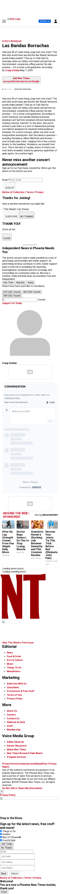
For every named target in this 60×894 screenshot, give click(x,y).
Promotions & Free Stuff (20, 691)
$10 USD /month (12, 292)
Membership (13, 729)
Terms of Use (14, 695)
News (10, 652)
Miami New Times (16, 749)
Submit (14, 873)
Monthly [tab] (20, 282)
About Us (12, 710)
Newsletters (13, 671)
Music (10, 663)
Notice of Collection (13, 192)
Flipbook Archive (16, 722)
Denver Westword (16, 745)
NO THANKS (26, 216)
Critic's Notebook (12, 41)
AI (41, 763)
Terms (29, 192)
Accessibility (33, 763)
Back (3, 873)
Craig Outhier (12, 70)
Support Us (45, 21)
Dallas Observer (15, 742)
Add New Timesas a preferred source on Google (21, 80)
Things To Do (14, 667)
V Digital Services (16, 757)
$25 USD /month (32, 292)
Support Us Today (12, 303)
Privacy (39, 192)
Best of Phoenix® (11, 837)
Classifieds (13, 687)
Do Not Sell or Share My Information (22, 788)
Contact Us (13, 718)
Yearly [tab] (31, 282)
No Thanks (6, 847)
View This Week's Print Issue (17, 642)
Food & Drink (14, 656)
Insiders (6, 834)
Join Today (6, 843)
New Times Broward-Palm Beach (25, 753)
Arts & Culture (15, 660)
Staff (10, 726)
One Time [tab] (8, 282)
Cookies (22, 763)
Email (5, 180)
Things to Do (9, 831)
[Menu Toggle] (4, 21)
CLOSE (6, 238)
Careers (11, 714)
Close (4, 891)
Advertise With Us (17, 683)
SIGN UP (9, 187)
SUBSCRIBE (11, 216)
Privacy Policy (14, 698)
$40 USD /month (12, 295)
